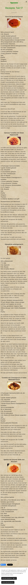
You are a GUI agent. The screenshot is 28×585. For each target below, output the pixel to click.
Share (4, 564)
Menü (26, 1)
